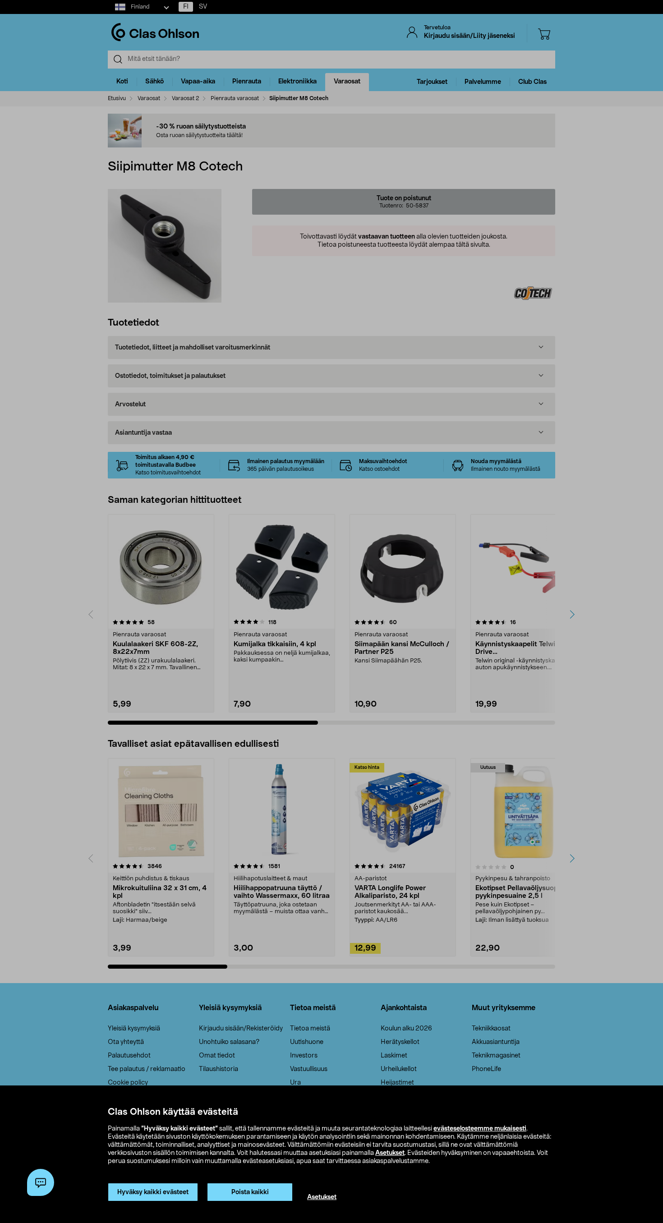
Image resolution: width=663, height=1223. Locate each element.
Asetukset (390, 1153)
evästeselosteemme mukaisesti (479, 1129)
